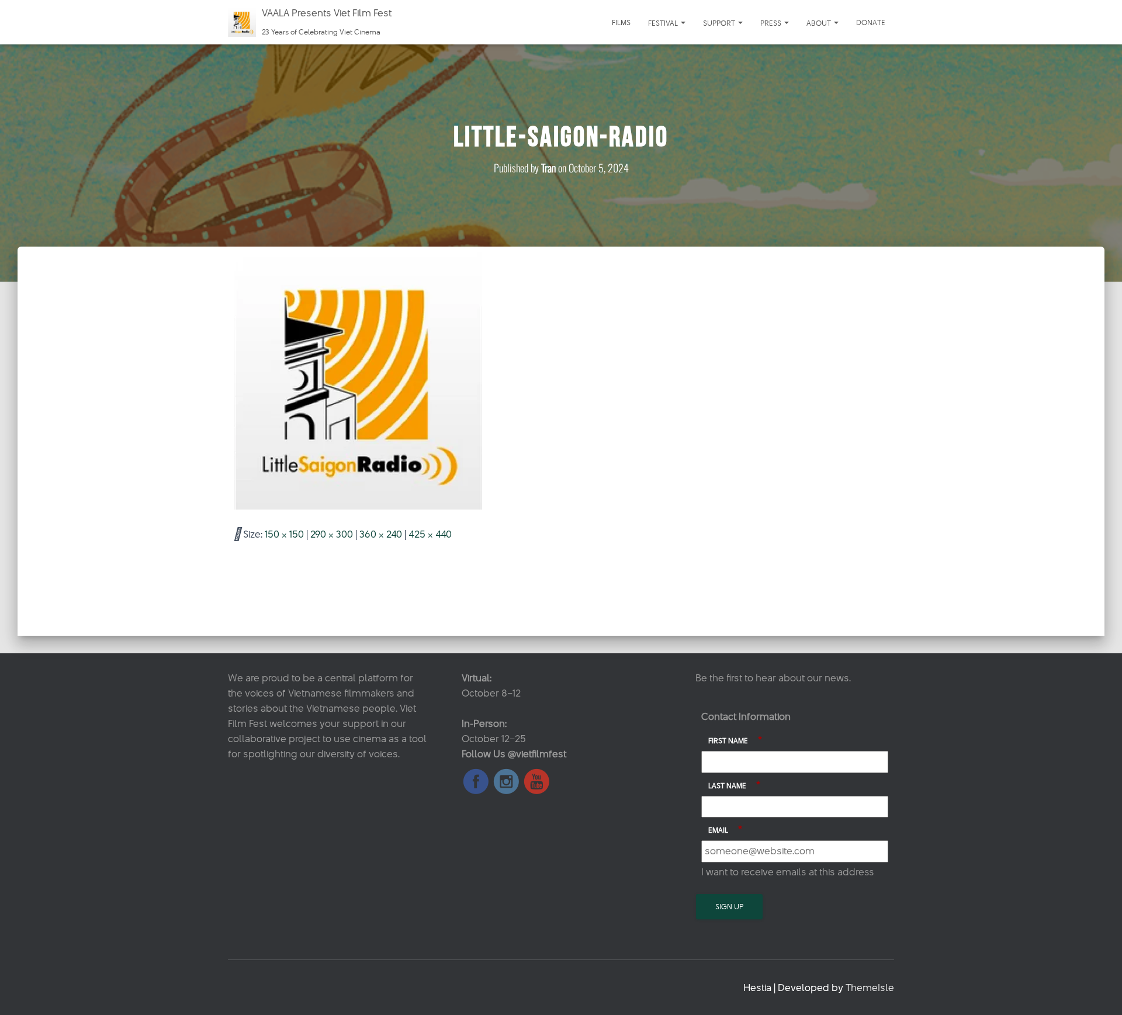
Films (621, 22)
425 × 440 (430, 534)
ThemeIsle (870, 988)
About (819, 23)
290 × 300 (331, 534)
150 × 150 (284, 534)
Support (720, 23)
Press (771, 23)
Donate (870, 22)
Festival (664, 23)
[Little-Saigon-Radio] (358, 380)
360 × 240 (380, 534)
